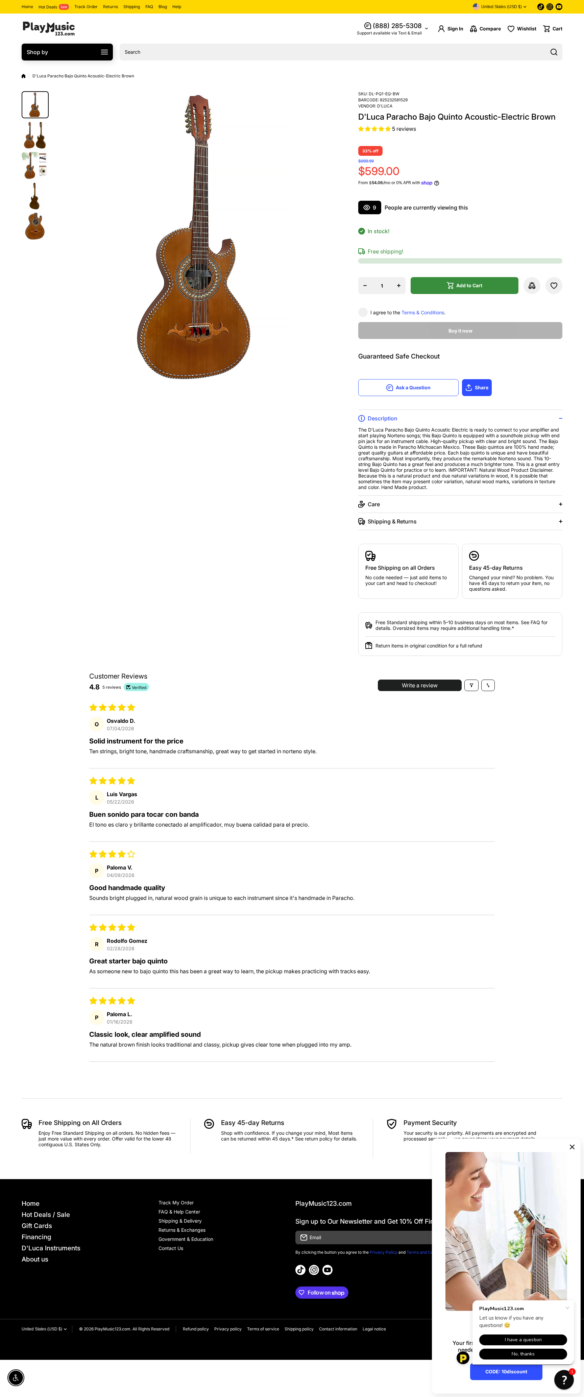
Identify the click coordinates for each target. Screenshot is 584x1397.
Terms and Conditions (427, 1252)
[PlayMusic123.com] (49, 28)
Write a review (420, 685)
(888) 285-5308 (397, 26)
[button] (552, 28)
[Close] (572, 1146)
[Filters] (471, 685)
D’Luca (384, 105)
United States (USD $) (42, 1329)
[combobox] (341, 52)
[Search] (553, 52)
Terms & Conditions (423, 312)
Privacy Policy (383, 1252)
